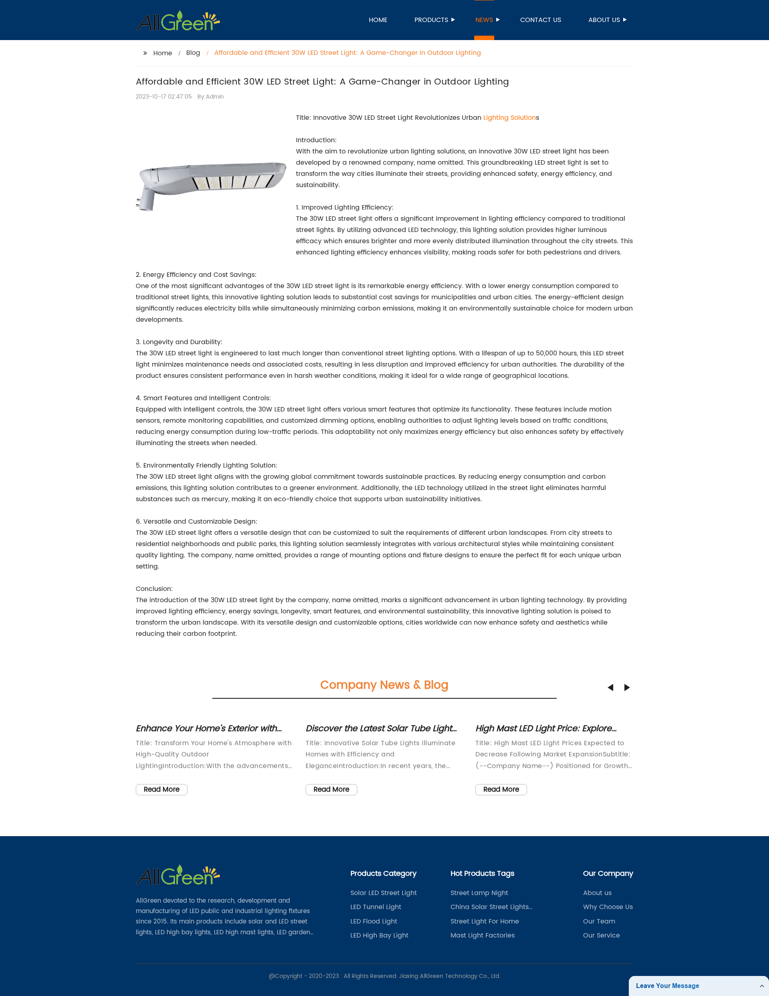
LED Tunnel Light (375, 907)
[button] (610, 687)
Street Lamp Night (479, 893)
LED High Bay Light (379, 935)
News (484, 20)
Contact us (540, 20)
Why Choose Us (608, 907)
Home (378, 20)
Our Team (599, 921)
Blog (193, 53)
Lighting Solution (509, 118)
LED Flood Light (373, 921)
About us (604, 20)
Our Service (601, 935)
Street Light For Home (485, 921)
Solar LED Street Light (383, 893)
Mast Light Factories (483, 935)
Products (431, 20)
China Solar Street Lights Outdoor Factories (490, 907)
